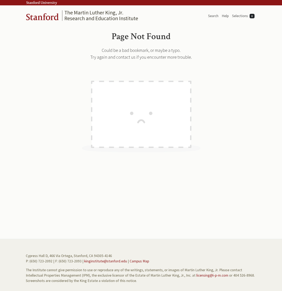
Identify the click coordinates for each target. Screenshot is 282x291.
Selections (242, 16)
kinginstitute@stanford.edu (105, 261)
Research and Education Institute (101, 18)
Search (213, 16)
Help (225, 16)
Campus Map (139, 261)
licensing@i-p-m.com (212, 275)
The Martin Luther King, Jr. (93, 12)
